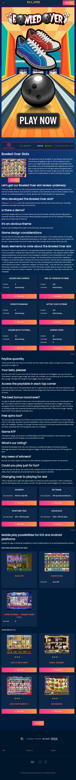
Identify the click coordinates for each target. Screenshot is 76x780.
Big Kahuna (56, 704)
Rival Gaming (13, 203)
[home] (34, 4)
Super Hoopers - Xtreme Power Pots (19, 616)
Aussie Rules (57, 576)
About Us (30, 750)
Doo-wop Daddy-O (19, 704)
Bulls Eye (19, 576)
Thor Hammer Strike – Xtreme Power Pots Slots (50, 146)
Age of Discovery (19, 662)
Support (53, 750)
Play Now (68, 3)
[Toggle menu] (4, 3)
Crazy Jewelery (56, 662)
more (72, 354)
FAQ (3, 750)
